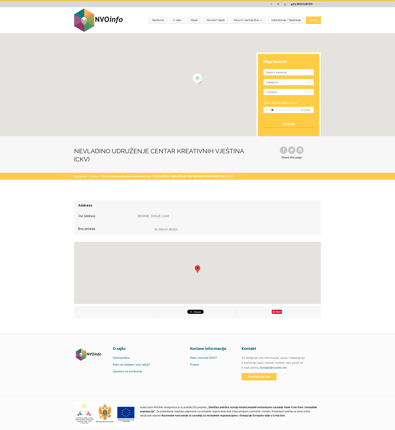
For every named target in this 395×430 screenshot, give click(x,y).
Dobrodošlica (121, 357)
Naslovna (158, 20)
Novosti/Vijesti (216, 20)
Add (317, 4)
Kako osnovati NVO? (203, 357)
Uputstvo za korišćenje (127, 371)
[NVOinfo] (98, 20)
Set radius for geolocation (280, 102)
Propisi (194, 364)
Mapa (194, 20)
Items (94, 176)
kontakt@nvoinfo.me (273, 367)
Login (313, 20)
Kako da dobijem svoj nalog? (131, 364)
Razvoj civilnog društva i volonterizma (126, 176)
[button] (197, 79)
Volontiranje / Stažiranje (286, 20)
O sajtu (177, 20)
